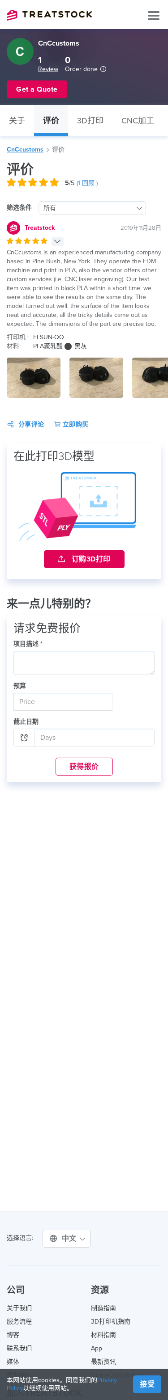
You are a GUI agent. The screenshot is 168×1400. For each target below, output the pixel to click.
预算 (19, 686)
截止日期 (26, 721)
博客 (13, 1335)
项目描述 (28, 644)
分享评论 (31, 424)
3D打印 (90, 121)
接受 (147, 1384)
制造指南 (103, 1308)
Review (48, 69)
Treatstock (49, 15)
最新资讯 (103, 1362)
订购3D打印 (90, 559)
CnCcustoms (25, 149)
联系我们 (19, 1348)
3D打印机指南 (110, 1321)
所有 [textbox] (49, 208)
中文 (70, 1238)
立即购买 (74, 424)
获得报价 (84, 766)
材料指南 (103, 1335)
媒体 (13, 1362)
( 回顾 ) (87, 183)
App (96, 1348)
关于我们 (19, 1308)
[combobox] (92, 208)
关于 (17, 121)
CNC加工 (137, 121)
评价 (51, 121)
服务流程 (19, 1321)
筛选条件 (19, 207)
